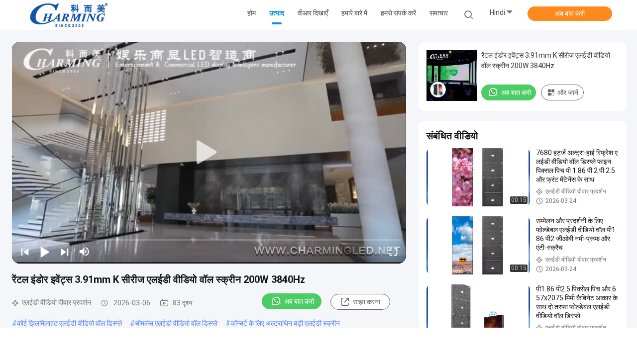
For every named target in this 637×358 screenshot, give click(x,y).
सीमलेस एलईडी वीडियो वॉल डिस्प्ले (176, 323)
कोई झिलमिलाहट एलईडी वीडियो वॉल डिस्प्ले (69, 323)
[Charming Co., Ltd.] (68, 15)
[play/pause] (45, 251)
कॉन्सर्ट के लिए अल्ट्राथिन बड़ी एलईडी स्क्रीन (285, 323)
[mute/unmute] (85, 251)
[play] (209, 152)
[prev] (25, 251)
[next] (65, 251)
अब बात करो (570, 13)
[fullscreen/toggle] (393, 251)
